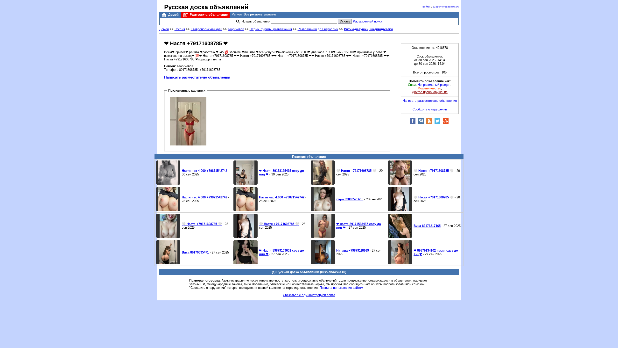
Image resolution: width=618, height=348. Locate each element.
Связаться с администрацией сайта (309, 295)
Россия (180, 29)
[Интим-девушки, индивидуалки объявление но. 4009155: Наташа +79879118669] (323, 263)
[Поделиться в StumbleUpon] (446, 123)
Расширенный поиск (367, 21)
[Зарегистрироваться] (446, 6)
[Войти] (426, 6)
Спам (412, 85)
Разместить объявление (208, 14)
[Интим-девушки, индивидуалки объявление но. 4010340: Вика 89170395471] (168, 263)
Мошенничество (429, 88)
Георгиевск (236, 29)
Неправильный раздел (434, 85)
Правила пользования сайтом (341, 288)
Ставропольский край (206, 29)
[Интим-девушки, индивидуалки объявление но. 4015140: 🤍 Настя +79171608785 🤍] (400, 183)
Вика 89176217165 (427, 226)
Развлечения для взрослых (318, 29)
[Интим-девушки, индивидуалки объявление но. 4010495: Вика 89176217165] (400, 237)
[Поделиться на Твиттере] (437, 123)
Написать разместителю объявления (197, 77)
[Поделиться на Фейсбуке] (412, 123)
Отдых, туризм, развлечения (271, 29)
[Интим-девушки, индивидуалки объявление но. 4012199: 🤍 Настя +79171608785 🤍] (245, 237)
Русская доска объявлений (206, 7)
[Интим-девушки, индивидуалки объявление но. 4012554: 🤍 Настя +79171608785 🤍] (400, 210)
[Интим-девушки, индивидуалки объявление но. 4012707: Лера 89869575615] (323, 210)
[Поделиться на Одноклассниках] (429, 123)
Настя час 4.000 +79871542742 (204, 171)
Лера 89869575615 (349, 199)
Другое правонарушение (430, 92)
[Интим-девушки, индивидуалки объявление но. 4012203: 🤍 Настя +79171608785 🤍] (168, 237)
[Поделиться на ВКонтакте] (421, 123)
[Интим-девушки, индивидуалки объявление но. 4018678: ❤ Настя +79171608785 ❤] (188, 121)
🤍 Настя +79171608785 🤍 (356, 171)
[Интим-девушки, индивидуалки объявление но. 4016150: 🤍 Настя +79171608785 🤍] (323, 183)
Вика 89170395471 (195, 252)
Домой (173, 14)
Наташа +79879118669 (352, 250)
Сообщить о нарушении (430, 109)
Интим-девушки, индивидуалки (368, 29)
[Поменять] (270, 14)
